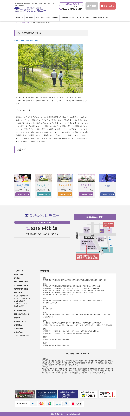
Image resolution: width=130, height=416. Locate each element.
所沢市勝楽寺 (96, 301)
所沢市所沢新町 (48, 309)
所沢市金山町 (47, 286)
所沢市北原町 (47, 290)
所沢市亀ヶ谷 (96, 286)
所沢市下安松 (87, 301)
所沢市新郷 (53, 303)
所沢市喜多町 (57, 290)
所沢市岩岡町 (85, 280)
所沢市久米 (90, 290)
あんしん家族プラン (20, 301)
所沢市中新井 (47, 315)
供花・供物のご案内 (21, 282)
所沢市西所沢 (49, 317)
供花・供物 (29, 17)
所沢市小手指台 (66, 292)
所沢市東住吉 (87, 323)
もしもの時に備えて (84, 17)
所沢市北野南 (95, 288)
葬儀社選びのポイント (100, 17)
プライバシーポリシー (21, 336)
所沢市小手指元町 (48, 295)
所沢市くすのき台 (79, 290)
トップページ (18, 271)
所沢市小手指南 (88, 292)
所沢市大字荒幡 (66, 280)
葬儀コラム (25, 22)
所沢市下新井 (68, 301)
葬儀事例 (17, 318)
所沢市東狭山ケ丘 (75, 323)
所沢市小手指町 (77, 292)
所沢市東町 (96, 323)
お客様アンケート (20, 321)
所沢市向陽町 (56, 292)
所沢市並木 (75, 315)
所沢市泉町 (76, 280)
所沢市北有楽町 (67, 290)
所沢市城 (46, 303)
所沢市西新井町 (84, 315)
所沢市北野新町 (84, 288)
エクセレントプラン (20, 303)
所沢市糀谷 (46, 292)
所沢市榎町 (102, 280)
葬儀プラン (19, 17)
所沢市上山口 (77, 286)
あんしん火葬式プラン (21, 296)
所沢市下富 (77, 301)
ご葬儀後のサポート (67, 17)
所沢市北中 (66, 288)
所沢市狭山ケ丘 (57, 301)
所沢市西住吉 (108, 315)
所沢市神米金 (87, 286)
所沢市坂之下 (47, 301)
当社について (18, 275)
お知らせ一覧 (18, 328)
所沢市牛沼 (94, 280)
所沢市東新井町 (63, 323)
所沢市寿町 (59, 295)
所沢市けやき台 (99, 290)
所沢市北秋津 (47, 288)
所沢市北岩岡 (57, 288)
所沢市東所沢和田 (48, 325)
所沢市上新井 (57, 286)
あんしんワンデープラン (22, 298)
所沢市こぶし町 (69, 295)
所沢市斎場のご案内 (43, 17)
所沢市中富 (56, 315)
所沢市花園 (46, 323)
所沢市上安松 (67, 286)
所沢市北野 (75, 288)
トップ (16, 22)
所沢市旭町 (56, 280)
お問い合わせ (18, 332)
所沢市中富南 (66, 315)
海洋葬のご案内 (19, 306)
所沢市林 (54, 323)
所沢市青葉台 (47, 280)
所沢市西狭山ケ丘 (96, 315)
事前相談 (55, 17)
